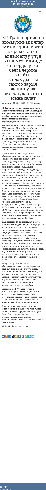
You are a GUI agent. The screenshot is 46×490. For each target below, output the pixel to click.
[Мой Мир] (9, 336)
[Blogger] (16, 336)
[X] (13, 336)
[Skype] (29, 336)
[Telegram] (32, 336)
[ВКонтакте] (3, 336)
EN (27, 6)
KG (18, 6)
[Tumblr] (19, 336)
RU (23, 6)
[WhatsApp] (26, 336)
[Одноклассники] (6, 336)
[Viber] (23, 336)
